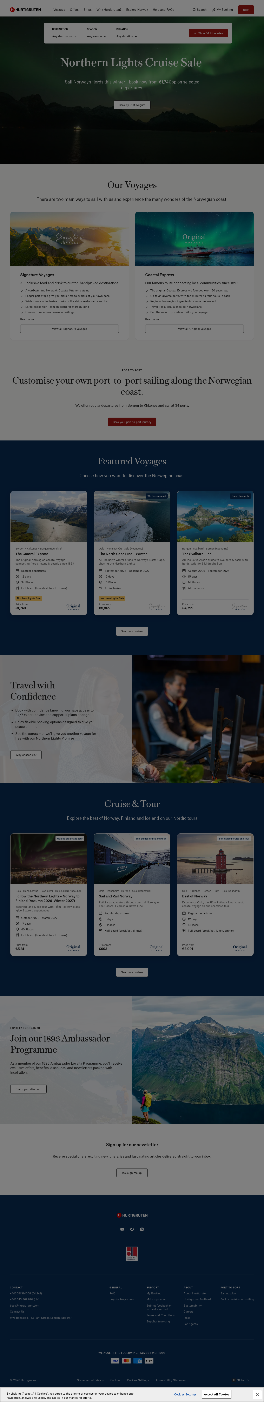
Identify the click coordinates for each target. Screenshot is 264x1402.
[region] (132, 1394)
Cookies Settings (185, 1394)
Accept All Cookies (216, 1394)
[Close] (257, 1394)
